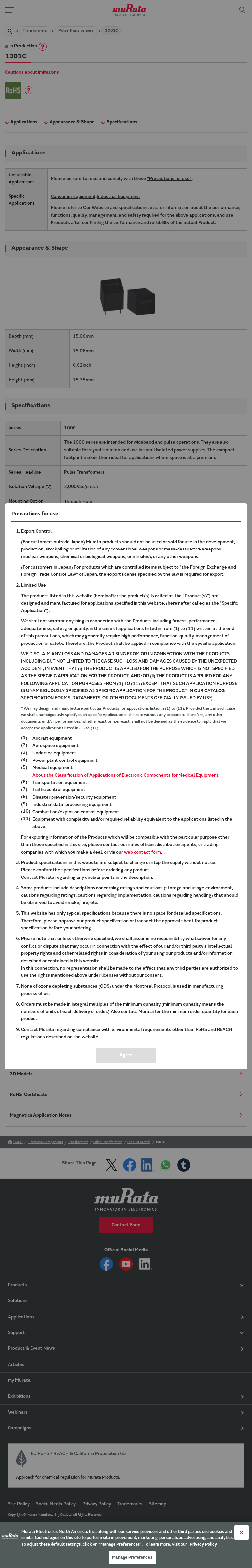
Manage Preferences (132, 1558)
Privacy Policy (203, 1544)
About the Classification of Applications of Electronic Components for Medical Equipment (125, 775)
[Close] (241, 1532)
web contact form (142, 852)
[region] (126, 1545)
